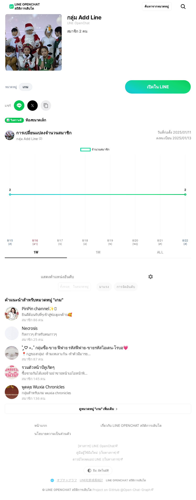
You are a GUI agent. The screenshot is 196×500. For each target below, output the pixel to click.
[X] (32, 105)
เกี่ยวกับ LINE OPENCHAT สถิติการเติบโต (131, 425)
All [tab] (160, 252)
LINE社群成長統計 (91, 480)
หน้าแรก (40, 425)
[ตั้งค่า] (150, 276)
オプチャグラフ (67, 480)
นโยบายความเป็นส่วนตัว (52, 434)
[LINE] (19, 105)
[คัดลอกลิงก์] (46, 105)
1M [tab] (98, 252)
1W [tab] (35, 252)
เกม (25, 87)
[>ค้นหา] (183, 6)
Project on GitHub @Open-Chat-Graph (122, 490)
